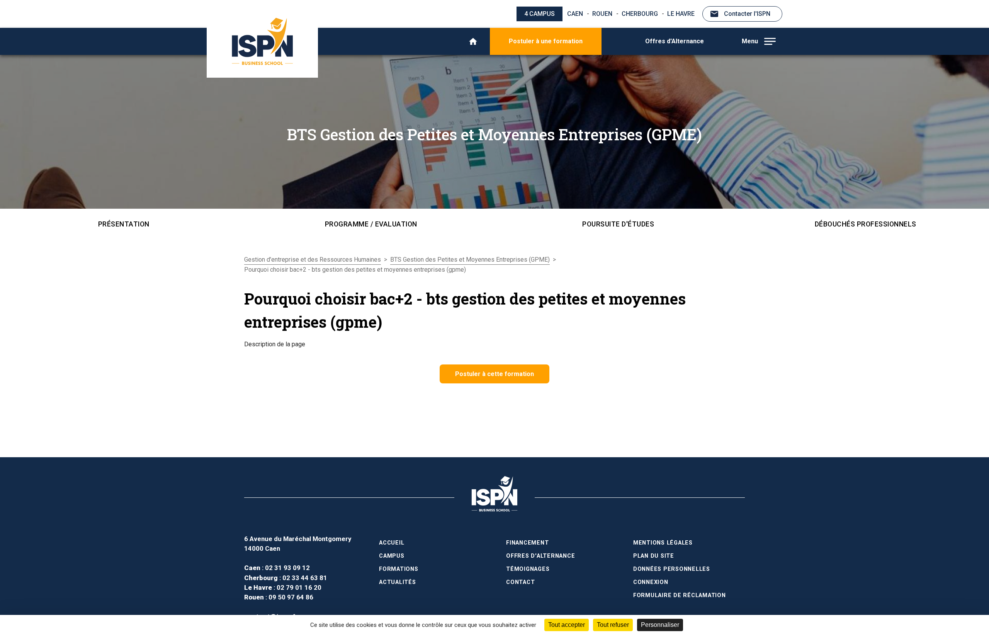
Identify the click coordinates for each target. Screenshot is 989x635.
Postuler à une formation (546, 41)
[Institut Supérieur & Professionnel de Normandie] (262, 41)
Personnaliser (660, 624)
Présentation (124, 224)
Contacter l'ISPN (747, 13)
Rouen (602, 13)
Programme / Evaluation (371, 224)
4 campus (539, 13)
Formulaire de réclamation (679, 595)
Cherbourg (640, 13)
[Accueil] (473, 41)
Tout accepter (566, 624)
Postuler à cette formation (494, 374)
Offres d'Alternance (674, 41)
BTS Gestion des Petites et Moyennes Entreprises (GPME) (470, 259)
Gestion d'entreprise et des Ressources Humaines (312, 259)
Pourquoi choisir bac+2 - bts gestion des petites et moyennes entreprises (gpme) (355, 269)
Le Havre (681, 13)
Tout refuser (613, 624)
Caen (575, 13)
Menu (750, 41)
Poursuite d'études (618, 224)
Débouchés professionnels (865, 224)
